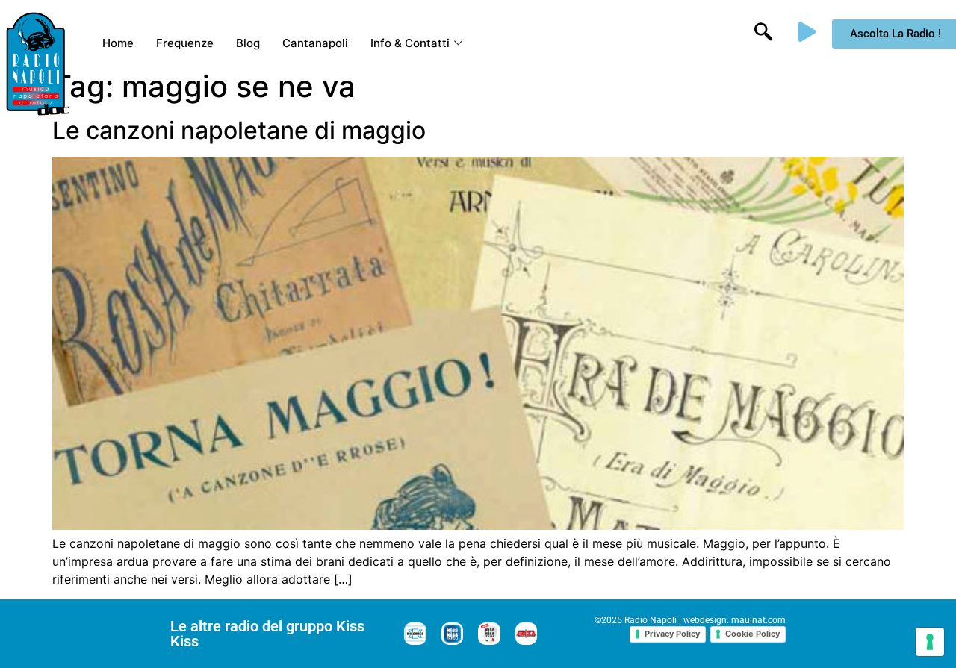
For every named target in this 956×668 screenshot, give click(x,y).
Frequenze (185, 43)
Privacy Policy (672, 633)
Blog (248, 43)
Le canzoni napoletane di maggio (239, 130)
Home (118, 43)
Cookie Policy (752, 633)
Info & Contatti (410, 43)
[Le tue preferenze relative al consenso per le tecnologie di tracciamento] (930, 642)
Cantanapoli (315, 43)
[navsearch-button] (763, 34)
